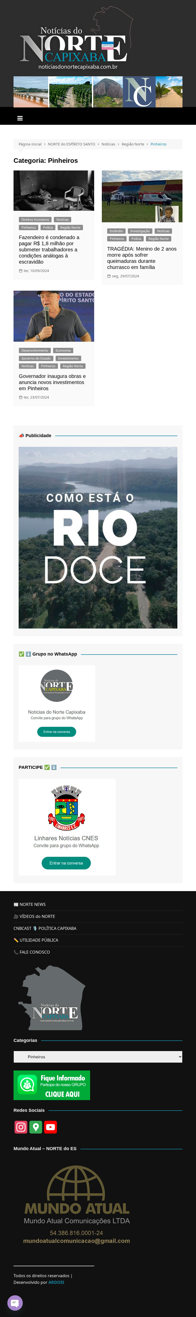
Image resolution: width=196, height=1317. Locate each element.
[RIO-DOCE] (98, 537)
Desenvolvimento (34, 350)
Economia (63, 350)
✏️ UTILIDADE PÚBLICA (36, 940)
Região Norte (70, 227)
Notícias (62, 219)
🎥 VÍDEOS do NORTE (34, 916)
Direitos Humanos (35, 219)
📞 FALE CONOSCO (32, 952)
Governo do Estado (36, 358)
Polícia (48, 227)
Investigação (140, 231)
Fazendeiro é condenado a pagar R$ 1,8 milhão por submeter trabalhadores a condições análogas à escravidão (49, 250)
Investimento (68, 358)
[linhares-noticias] (67, 827)
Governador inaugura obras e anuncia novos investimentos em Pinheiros (52, 382)
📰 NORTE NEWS (30, 904)
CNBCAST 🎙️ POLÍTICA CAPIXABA (45, 928)
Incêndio (116, 231)
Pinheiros (28, 227)
